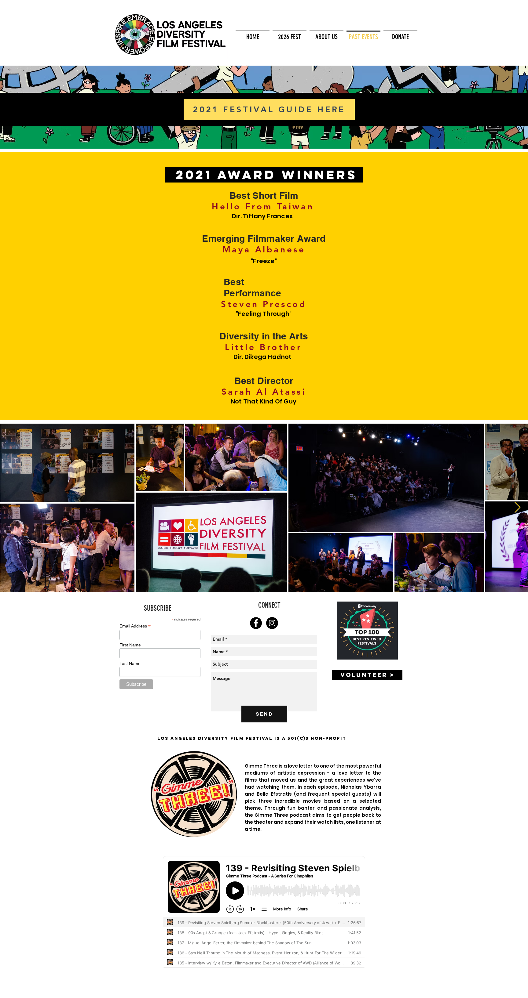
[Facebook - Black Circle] (256, 623)
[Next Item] (517, 508)
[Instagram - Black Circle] (272, 623)
